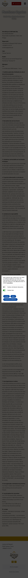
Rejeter (13, 296)
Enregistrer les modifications (10, 299)
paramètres (10, 283)
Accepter (6, 296)
